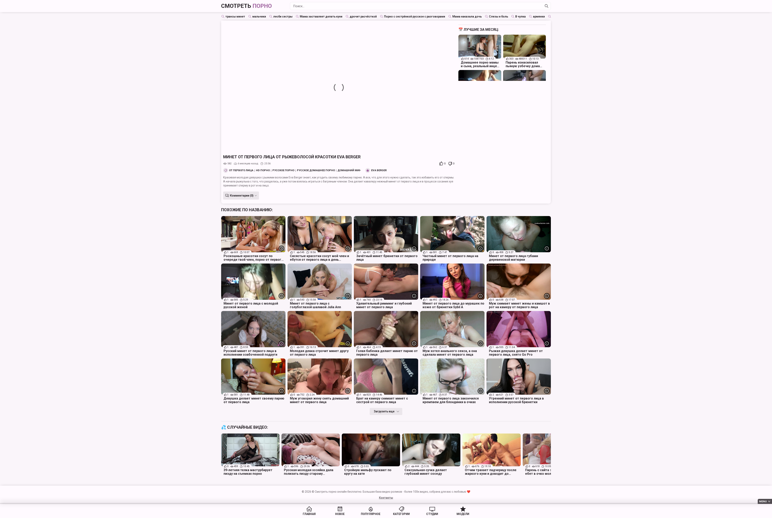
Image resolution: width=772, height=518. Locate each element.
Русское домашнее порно (316, 170)
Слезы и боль (498, 16)
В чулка (520, 16)
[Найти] (546, 6)
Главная (309, 514)
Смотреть (246, 6)
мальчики (259, 16)
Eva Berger (379, 170)
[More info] (281, 248)
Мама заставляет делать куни (321, 16)
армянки (539, 16)
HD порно (263, 170)
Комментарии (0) (242, 195)
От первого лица (241, 170)
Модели (463, 514)
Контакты (386, 497)
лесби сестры (283, 16)
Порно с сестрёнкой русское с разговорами (414, 16)
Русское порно (283, 170)
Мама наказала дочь (467, 16)
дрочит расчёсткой (363, 16)
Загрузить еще (384, 411)
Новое (340, 514)
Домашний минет (351, 170)
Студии (432, 514)
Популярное (370, 514)
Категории (401, 514)
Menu (763, 501)
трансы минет (235, 16)
